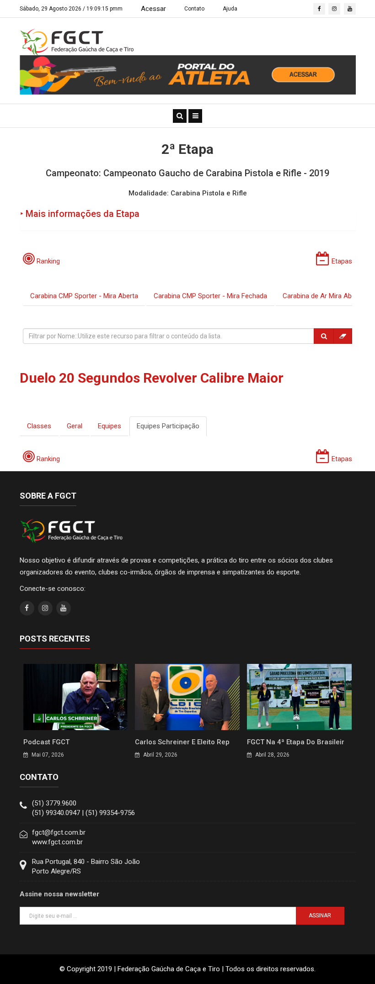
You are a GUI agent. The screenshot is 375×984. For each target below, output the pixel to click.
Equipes (109, 426)
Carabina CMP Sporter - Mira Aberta (84, 296)
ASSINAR (320, 915)
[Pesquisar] (324, 336)
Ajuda (230, 8)
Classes (39, 426)
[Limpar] (342, 336)
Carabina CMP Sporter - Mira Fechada (210, 296)
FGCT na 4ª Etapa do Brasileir (295, 742)
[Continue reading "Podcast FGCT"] (75, 696)
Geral (74, 426)
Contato (194, 8)
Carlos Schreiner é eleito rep (182, 742)
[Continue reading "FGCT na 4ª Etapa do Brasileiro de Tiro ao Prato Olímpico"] (299, 696)
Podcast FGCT (46, 742)
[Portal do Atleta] (188, 74)
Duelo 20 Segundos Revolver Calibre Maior (152, 378)
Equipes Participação (168, 426)
